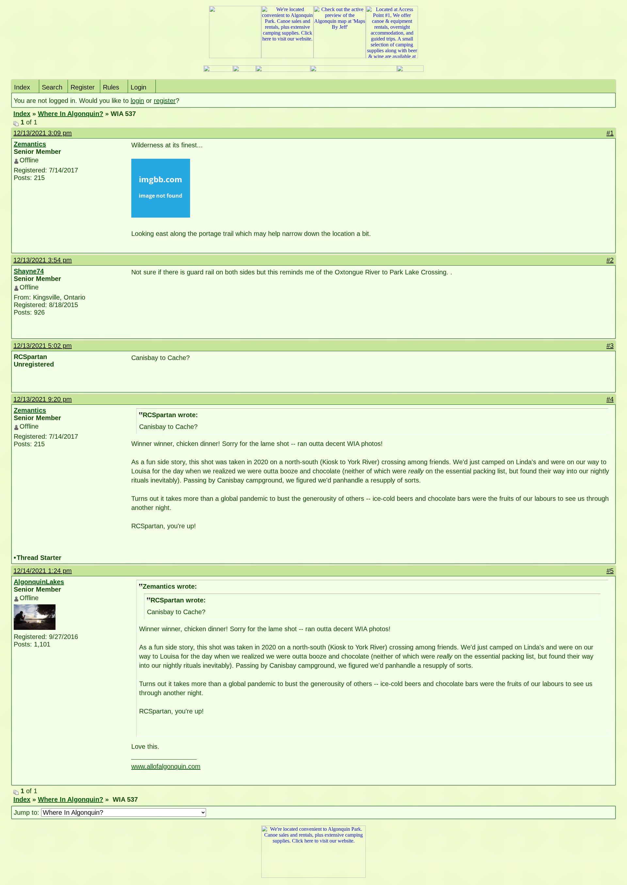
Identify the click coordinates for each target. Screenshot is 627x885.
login (137, 100)
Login (138, 87)
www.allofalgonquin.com (166, 766)
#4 (610, 399)
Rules (111, 87)
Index (22, 87)
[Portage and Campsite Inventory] (218, 70)
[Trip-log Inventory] (244, 70)
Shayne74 (29, 271)
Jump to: (27, 812)
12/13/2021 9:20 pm (42, 399)
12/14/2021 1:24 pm (42, 570)
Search (52, 87)
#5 (610, 570)
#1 (610, 133)
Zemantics (30, 144)
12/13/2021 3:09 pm (42, 133)
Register (83, 87)
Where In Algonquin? (70, 113)
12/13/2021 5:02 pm (42, 345)
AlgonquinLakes (39, 581)
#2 (610, 260)
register (165, 100)
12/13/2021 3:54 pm (42, 260)
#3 (610, 345)
